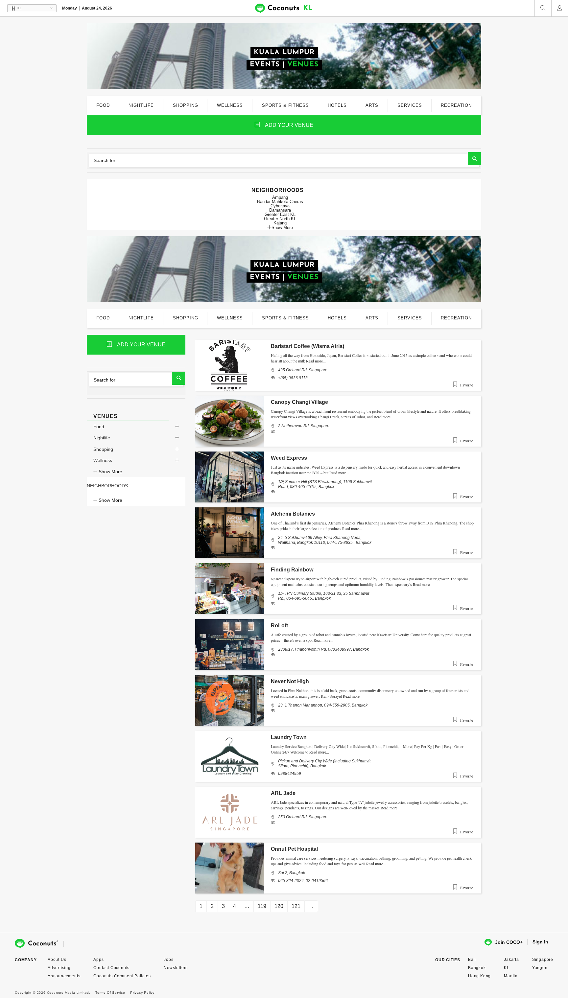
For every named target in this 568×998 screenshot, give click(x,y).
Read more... (316, 360)
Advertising (59, 967)
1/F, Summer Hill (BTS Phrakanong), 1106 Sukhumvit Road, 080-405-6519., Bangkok (325, 484)
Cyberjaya (280, 205)
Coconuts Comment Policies (122, 976)
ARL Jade (283, 793)
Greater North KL (280, 218)
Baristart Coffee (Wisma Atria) (307, 346)
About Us (57, 959)
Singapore (542, 959)
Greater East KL (280, 214)
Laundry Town (289, 737)
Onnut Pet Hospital (294, 849)
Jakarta (511, 959)
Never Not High (290, 681)
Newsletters (176, 967)
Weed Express (289, 458)
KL (506, 967)
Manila (511, 976)
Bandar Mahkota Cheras (280, 201)
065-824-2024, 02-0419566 (303, 880)
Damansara (280, 210)
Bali (472, 959)
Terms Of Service (110, 992)
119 (262, 906)
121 (296, 906)
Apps (98, 959)
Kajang (280, 222)
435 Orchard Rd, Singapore (302, 370)
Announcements (64, 976)
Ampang (280, 197)
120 (278, 906)
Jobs (168, 959)
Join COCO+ (509, 942)
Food (98, 426)
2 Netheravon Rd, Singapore (303, 426)
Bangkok (477, 967)
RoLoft (279, 625)
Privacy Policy (142, 992)
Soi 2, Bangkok (291, 872)
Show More (282, 227)
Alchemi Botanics (293, 514)
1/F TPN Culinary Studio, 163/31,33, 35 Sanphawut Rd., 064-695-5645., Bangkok (323, 595)
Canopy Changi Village (299, 402)
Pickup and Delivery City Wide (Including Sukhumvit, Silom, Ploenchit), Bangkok (324, 763)
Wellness (102, 460)
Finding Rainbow (292, 569)
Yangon (540, 967)
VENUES (303, 64)
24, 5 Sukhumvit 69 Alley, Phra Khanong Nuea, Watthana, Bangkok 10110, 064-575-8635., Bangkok (324, 540)
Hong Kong (479, 976)
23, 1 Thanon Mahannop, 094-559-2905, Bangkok (322, 705)
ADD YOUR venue (289, 125)
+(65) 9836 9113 (293, 378)
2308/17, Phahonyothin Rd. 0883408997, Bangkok (323, 649)
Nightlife (101, 437)
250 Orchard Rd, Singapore (302, 817)
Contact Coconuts (111, 967)
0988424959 (289, 773)
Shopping (103, 449)
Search (474, 158)
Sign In (540, 941)
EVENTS (265, 64)
